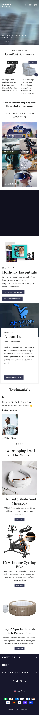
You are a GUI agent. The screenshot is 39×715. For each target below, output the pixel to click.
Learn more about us (13, 377)
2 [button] (18, 443)
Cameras (27, 54)
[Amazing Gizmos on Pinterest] (21, 681)
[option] (27, 79)
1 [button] (16, 444)
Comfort (11, 54)
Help (5, 665)
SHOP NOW (19, 519)
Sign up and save (15, 672)
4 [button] (22, 443)
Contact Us (11, 657)
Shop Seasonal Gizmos (12, 298)
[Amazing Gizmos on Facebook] (13, 681)
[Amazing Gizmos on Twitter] (17, 681)
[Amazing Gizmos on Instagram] (25, 681)
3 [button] (20, 443)
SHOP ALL (7, 41)
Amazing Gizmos (7, 5)
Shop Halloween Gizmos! (13, 292)
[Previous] (2, 74)
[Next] (36, 74)
